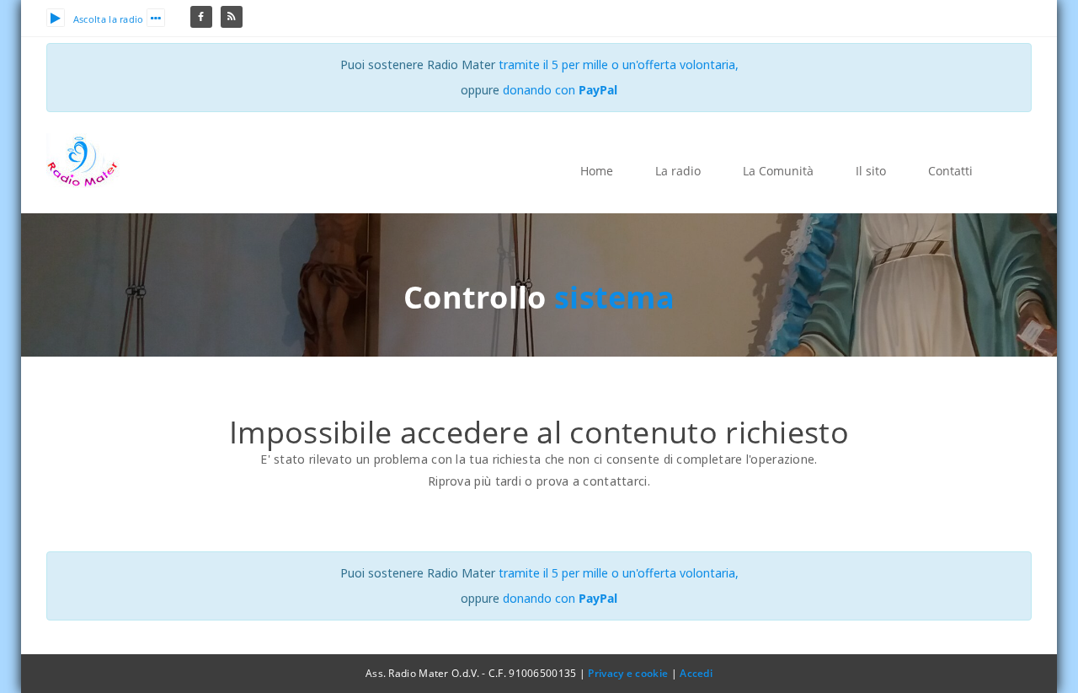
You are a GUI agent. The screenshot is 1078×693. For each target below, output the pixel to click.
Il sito (871, 171)
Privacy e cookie (628, 673)
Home (596, 171)
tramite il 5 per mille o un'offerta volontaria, (619, 64)
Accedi (696, 673)
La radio (678, 171)
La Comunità (778, 171)
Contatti (950, 171)
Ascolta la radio (108, 19)
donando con (560, 90)
